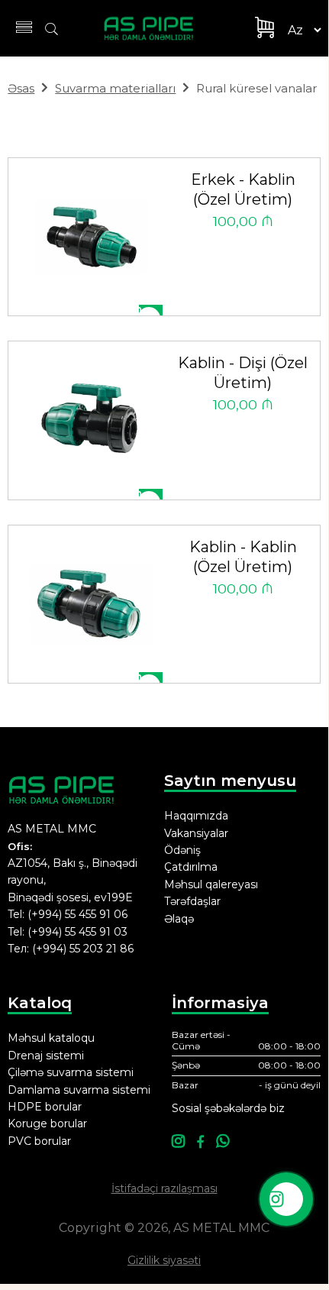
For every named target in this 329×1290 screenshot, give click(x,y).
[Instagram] (178, 1142)
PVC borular (39, 1141)
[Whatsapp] (222, 1142)
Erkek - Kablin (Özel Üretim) (243, 189)
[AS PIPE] (157, 28)
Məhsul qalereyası (211, 884)
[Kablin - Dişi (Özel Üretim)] (91, 420)
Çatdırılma (191, 867)
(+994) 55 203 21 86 (83, 948)
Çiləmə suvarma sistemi (71, 1072)
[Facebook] (200, 1142)
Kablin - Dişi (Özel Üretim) (243, 373)
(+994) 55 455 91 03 (77, 932)
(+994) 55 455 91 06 (77, 914)
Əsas (21, 88)
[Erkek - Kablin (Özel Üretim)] (91, 237)
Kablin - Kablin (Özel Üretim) (243, 557)
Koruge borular (47, 1123)
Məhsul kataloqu (51, 1038)
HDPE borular (45, 1107)
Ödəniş (182, 850)
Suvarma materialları (115, 88)
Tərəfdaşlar (192, 901)
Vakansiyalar (196, 833)
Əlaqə (179, 919)
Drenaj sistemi (46, 1055)
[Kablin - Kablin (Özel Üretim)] (91, 604)
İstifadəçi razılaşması (164, 1188)
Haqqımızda (196, 816)
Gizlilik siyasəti (164, 1260)
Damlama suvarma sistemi (79, 1090)
